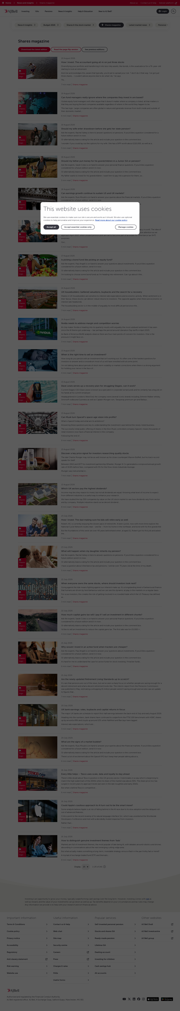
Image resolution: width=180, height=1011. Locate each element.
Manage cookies (125, 227)
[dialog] (90, 218)
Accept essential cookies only (77, 227)
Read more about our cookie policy (111, 220)
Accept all (51, 227)
